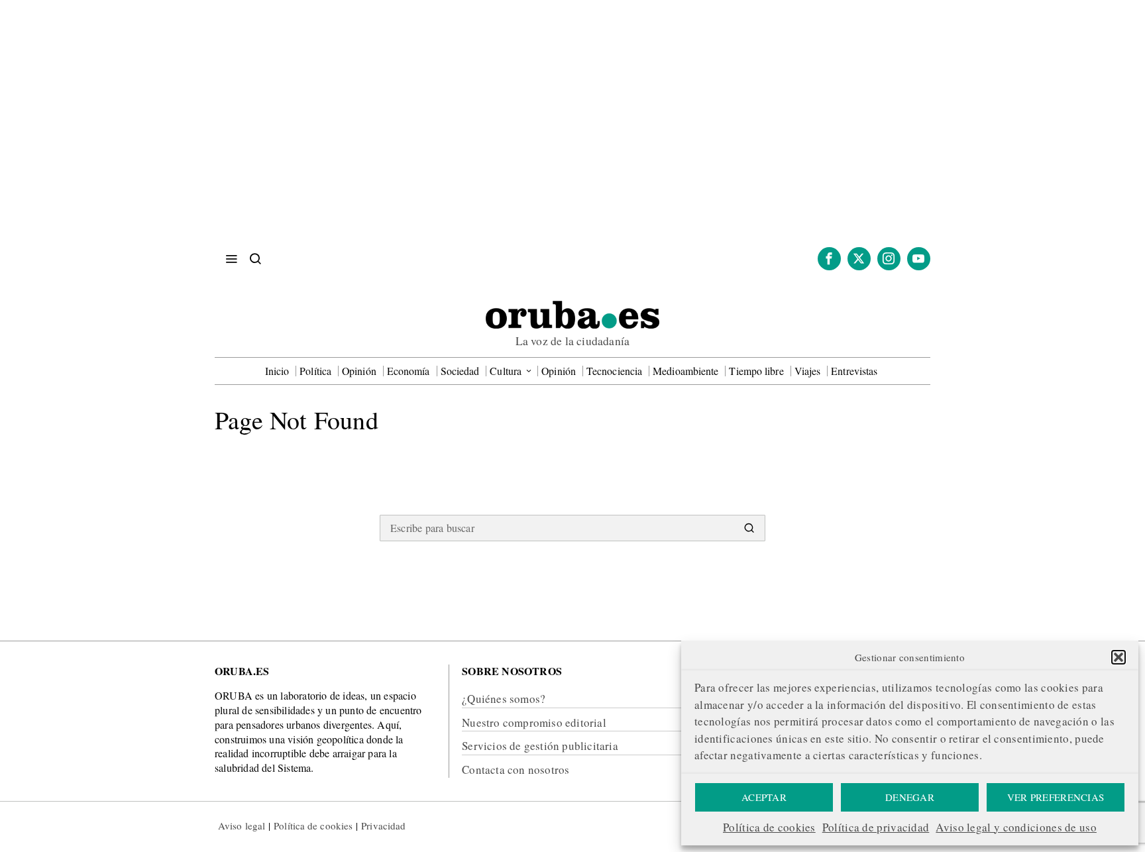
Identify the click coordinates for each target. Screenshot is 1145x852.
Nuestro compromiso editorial (534, 722)
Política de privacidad (876, 827)
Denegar (909, 797)
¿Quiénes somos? (503, 698)
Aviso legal (241, 825)
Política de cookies (769, 827)
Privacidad (383, 825)
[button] (1118, 657)
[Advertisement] (572, 132)
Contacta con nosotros (515, 769)
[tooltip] (829, 258)
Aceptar (764, 797)
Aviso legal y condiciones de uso (1016, 827)
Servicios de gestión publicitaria (540, 745)
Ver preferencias (1056, 797)
